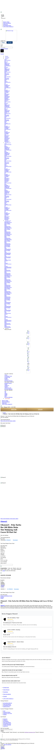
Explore (2, 53)
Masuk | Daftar (6, 21)
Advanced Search (4, 48)
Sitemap (5, 714)
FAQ (4, 711)
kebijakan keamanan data (29, 732)
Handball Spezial (8, 383)
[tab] (27, 54)
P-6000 (6, 378)
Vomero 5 (6, 379)
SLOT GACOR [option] (4, 560)
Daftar (9, 42)
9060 (5, 396)
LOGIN (40, 409)
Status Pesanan (6, 689)
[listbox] (11, 557)
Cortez (5, 374)
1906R (5, 394)
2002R (5, 393)
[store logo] (11, 40)
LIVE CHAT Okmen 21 (8, 26)
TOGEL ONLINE (7, 724)
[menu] (27, 227)
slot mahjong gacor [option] (3, 558)
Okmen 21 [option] (3, 551)
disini (4, 570)
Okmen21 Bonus (6, 712)
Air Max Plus (7, 377)
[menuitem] (6, 56)
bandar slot (5, 24)
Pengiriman (5, 691)
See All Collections (8, 380)
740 (5, 392)
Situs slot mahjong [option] (2, 554)
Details (2, 598)
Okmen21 (3, 605)
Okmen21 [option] (3, 550)
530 (5, 391)
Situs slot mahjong (7, 23)
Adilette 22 (6, 385)
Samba (5, 384)
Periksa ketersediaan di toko (6, 595)
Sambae (6, 386)
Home (4, 412)
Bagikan (2, 597)
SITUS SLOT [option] (3, 563)
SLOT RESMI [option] (4, 561)
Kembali (5, 696)
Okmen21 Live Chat (7, 713)
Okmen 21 (5, 720)
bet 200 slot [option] (3, 556)
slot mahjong (5, 721)
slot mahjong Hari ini (7, 703)
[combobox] (7, 47)
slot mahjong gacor (7, 25)
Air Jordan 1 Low (8, 376)
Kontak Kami (6, 687)
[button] (3, 479)
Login (3, 42)
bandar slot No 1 (6, 706)
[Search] (2, 50)
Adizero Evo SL (7, 387)
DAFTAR (13, 409)
